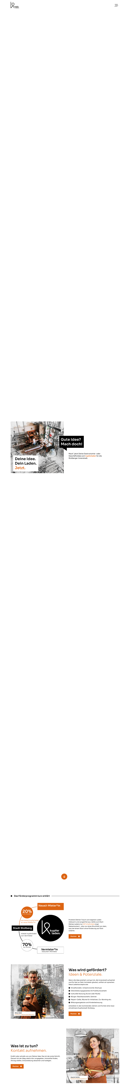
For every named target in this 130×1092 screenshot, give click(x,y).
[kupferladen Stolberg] (15, 5)
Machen (73, 936)
